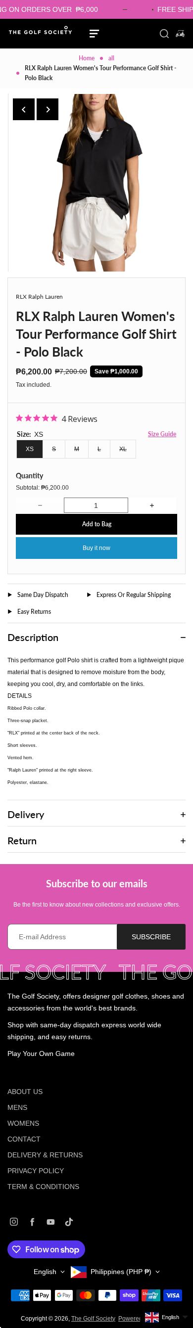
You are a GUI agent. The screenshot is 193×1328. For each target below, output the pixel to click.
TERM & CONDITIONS (43, 1187)
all (111, 58)
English (45, 1272)
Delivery (25, 814)
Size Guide (162, 434)
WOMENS (23, 1123)
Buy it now (96, 548)
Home (87, 58)
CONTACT (24, 1139)
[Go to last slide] (24, 109)
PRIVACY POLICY (35, 1171)
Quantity (29, 475)
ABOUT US (25, 1092)
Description (32, 637)
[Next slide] (47, 109)
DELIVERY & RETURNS (45, 1155)
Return (22, 840)
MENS (17, 1107)
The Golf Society (93, 1318)
